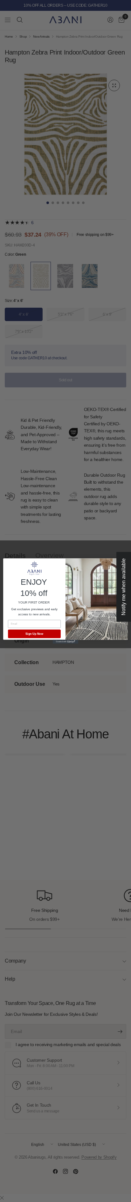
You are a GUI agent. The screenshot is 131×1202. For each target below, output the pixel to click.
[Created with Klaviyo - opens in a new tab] (65, 642)
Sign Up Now (34, 633)
